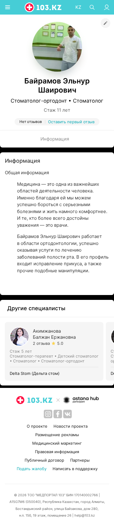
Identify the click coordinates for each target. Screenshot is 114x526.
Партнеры (80, 460)
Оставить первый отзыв (71, 121)
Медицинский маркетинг (57, 443)
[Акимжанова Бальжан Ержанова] (55, 351)
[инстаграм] (48, 414)
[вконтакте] (67, 414)
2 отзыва (41, 343)
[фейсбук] (58, 414)
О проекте (37, 426)
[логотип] (43, 7)
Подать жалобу (32, 468)
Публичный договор (44, 460)
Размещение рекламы (57, 434)
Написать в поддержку (75, 468)
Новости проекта (71, 426)
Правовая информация (57, 451)
